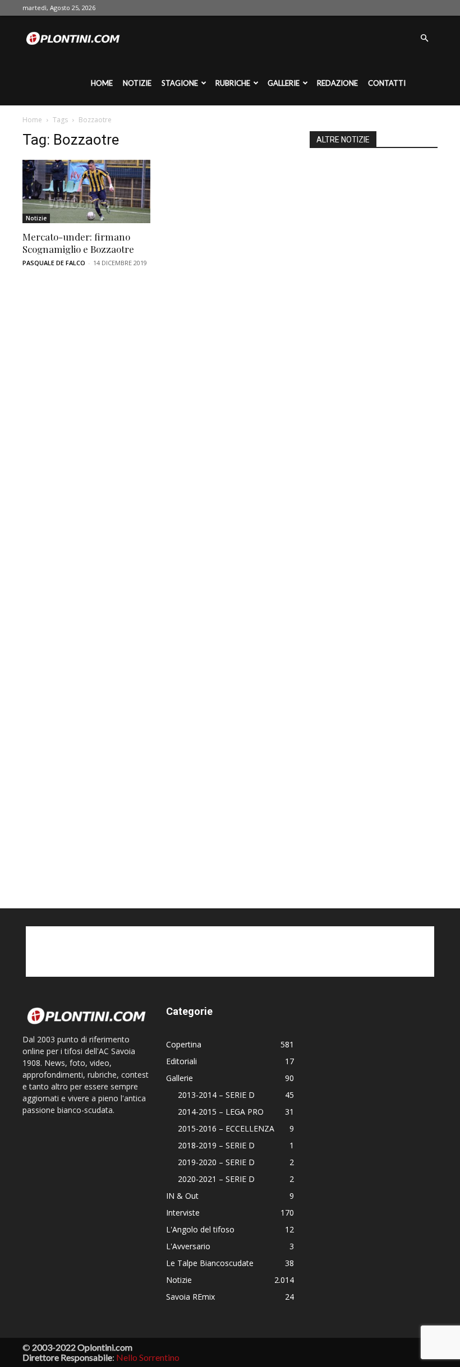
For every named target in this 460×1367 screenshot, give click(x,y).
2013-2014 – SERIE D (216, 1094)
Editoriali (181, 1061)
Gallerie (284, 82)
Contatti (387, 82)
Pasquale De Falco (53, 262)
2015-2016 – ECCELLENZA (226, 1128)
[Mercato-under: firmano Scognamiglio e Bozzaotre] (86, 191)
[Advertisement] (374, 514)
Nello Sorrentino (148, 1357)
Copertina (183, 1044)
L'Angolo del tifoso (200, 1229)
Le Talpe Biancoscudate (210, 1263)
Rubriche (232, 82)
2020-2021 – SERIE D (216, 1179)
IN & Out (182, 1195)
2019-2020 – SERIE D (216, 1162)
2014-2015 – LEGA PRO (221, 1111)
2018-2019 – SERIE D (216, 1145)
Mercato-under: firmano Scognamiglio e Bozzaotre (78, 242)
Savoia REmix (190, 1296)
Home (102, 82)
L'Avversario (188, 1246)
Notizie (137, 82)
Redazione (337, 82)
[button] (424, 38)
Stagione (180, 82)
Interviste (183, 1212)
